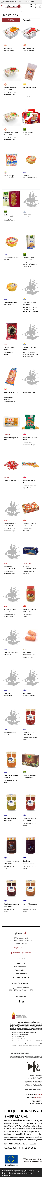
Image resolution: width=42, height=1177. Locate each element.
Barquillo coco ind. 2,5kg (30, 348)
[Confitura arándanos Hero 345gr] (30, 845)
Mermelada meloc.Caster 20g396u (9, 49)
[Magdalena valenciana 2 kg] (30, 636)
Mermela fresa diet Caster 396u (11, 133)
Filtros (11, 20)
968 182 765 (22, 948)
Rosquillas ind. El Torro (29, 481)
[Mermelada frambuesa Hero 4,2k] (30, 677)
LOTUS (6, 477)
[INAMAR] (11, 344)
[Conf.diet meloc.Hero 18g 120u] (11, 677)
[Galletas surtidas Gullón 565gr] (30, 759)
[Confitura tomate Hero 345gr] (30, 802)
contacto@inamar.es (22, 953)
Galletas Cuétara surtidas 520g (29, 524)
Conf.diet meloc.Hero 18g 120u (9, 694)
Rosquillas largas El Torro (30, 438)
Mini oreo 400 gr (29, 392)
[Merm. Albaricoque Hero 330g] (30, 888)
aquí (8, 1175)
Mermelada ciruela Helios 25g (11, 610)
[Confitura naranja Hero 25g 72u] (11, 286)
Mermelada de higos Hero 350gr (11, 862)
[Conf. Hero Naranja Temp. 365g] (11, 759)
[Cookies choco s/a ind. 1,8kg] (30, 286)
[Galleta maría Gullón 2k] (30, 116)
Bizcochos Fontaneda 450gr (29, 567)
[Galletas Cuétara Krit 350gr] (30, 593)
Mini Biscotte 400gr (11, 392)
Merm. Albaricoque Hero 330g (30, 904)
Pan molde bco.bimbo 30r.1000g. (27, 215)
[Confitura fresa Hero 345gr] (30, 716)
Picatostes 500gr (29, 87)
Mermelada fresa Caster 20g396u (29, 49)
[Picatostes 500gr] (30, 71)
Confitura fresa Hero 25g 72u (11, 258)
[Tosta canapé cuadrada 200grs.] (11, 159)
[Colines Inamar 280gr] (11, 331)
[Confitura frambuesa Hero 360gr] (11, 888)
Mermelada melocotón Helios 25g (10, 567)
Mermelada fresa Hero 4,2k (10, 733)
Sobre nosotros (21, 974)
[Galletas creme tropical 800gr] (11, 199)
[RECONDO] (30, 84)
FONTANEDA (27, 563)
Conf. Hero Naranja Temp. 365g (11, 776)
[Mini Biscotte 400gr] (11, 376)
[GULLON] (30, 129)
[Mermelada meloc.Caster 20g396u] (11, 32)
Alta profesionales (21, 967)
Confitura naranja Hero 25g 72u (10, 303)
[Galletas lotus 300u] (11, 464)
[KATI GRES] (30, 649)
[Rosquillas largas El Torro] (30, 421)
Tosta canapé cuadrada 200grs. (10, 176)
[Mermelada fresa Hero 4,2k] (11, 716)
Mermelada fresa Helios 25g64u (10, 524)
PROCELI (7, 434)
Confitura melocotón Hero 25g (30, 176)
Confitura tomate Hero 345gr (29, 819)
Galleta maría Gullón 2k (28, 133)
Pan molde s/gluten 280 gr (11, 438)
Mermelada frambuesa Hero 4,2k (29, 694)
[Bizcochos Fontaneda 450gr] (30, 550)
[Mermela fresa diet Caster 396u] (11, 116)
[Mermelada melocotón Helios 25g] (11, 550)
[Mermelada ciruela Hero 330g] (11, 802)
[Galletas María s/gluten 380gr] (30, 241)
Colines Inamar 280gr (9, 348)
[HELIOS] (11, 520)
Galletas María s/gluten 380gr (28, 258)
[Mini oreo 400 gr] (30, 376)
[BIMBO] (30, 211)
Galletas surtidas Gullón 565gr (29, 776)
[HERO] (30, 172)
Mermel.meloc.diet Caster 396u (10, 88)
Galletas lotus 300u (11, 481)
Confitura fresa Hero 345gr (28, 733)
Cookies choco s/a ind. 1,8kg (29, 303)
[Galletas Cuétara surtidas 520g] (30, 507)
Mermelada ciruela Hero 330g (11, 819)
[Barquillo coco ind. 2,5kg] (30, 331)
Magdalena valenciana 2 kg (29, 653)
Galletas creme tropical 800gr (9, 215)
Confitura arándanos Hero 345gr (29, 861)
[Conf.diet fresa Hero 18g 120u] (11, 636)
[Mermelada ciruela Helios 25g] (11, 593)
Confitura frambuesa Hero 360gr (11, 905)
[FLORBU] (30, 299)
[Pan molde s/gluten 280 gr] (11, 421)
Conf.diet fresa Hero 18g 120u (11, 653)
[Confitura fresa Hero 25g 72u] (11, 242)
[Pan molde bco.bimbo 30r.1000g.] (30, 199)
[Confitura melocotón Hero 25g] (30, 159)
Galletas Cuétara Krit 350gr (29, 610)
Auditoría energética (21, 977)
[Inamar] (13, 6)
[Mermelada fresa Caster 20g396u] (30, 32)
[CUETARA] (30, 520)
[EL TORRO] (30, 434)
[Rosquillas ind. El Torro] (30, 464)
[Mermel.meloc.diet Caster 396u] (11, 71)
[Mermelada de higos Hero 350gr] (11, 845)
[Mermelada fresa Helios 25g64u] (11, 507)
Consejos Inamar (21, 970)
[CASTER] (11, 45)
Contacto (21, 963)
